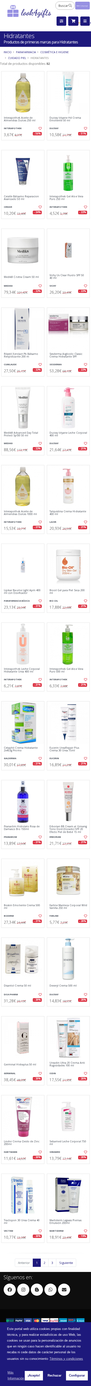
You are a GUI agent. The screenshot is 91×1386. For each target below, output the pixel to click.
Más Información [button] (16, 1375)
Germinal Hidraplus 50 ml (20, 1064)
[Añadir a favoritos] (39, 128)
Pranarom (10, 836)
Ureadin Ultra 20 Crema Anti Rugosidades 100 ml (67, 1064)
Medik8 (8, 285)
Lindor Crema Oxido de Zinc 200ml (21, 1143)
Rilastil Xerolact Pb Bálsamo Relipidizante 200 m (21, 355)
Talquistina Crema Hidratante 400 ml (68, 513)
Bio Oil (54, 600)
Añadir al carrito (24, 144)
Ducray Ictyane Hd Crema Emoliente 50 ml (65, 119)
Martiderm (57, 1230)
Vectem (8, 1230)
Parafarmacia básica (17, 600)
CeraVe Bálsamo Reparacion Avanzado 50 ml (21, 198)
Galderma (10, 758)
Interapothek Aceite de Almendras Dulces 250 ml (19, 119)
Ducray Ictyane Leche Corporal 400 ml (68, 434)
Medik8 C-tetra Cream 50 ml (21, 277)
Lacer (53, 521)
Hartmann (10, 1152)
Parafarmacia (26, 52)
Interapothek (13, 128)
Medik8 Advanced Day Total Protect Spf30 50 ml (21, 434)
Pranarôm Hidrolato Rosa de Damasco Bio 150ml (22, 828)
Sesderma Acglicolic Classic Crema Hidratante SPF (66, 355)
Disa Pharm (11, 994)
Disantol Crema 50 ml (17, 985)
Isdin (53, 1073)
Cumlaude (10, 364)
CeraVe (8, 206)
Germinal (10, 1073)
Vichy (53, 285)
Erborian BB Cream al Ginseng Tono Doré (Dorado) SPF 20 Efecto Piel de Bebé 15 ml (68, 829)
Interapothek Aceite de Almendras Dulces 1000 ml (20, 513)
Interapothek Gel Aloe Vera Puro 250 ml (66, 198)
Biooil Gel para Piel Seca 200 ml (67, 592)
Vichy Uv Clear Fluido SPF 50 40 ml (67, 277)
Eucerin (54, 758)
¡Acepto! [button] (34, 1375)
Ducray (54, 128)
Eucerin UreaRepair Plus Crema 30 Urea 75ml (64, 749)
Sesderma (56, 364)
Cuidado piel (17, 58)
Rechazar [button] (54, 1375)
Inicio (8, 52)
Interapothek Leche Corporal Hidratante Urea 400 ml (22, 670)
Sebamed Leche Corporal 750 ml (68, 1143)
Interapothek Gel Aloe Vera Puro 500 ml (66, 670)
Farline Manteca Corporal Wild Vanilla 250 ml (68, 907)
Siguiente (66, 1263)
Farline (54, 915)
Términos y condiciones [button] (66, 1359)
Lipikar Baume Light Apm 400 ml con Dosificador (22, 592)
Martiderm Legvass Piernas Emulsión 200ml (66, 1222)
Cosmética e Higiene (54, 52)
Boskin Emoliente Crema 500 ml (22, 907)
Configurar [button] (77, 1375)
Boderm (9, 915)
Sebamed (55, 1152)
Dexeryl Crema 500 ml (63, 985)
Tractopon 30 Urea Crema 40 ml (22, 1222)
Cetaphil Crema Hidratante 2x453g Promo (21, 749)
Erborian (55, 836)
